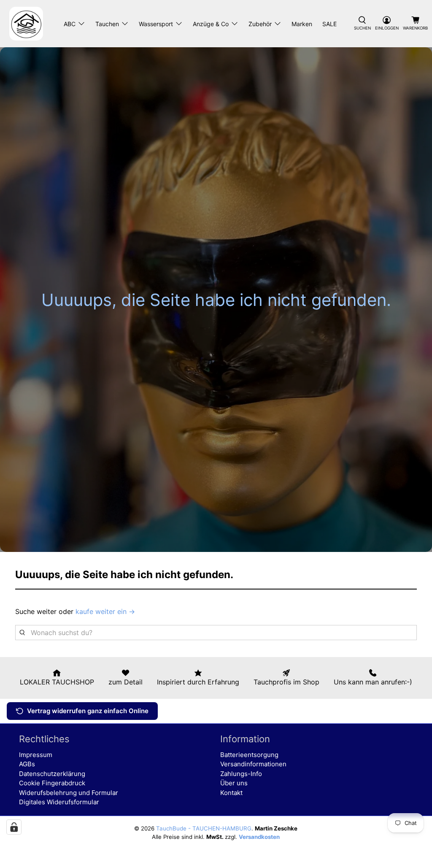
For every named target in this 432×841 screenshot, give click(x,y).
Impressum (35, 755)
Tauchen (107, 23)
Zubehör (260, 23)
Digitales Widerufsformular (59, 802)
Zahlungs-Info (241, 774)
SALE (329, 23)
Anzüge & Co (211, 23)
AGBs (27, 764)
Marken (302, 23)
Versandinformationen (253, 764)
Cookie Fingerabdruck (52, 783)
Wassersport (156, 23)
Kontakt (231, 793)
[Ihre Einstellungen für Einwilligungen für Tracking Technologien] (14, 827)
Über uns (234, 783)
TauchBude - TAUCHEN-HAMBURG (203, 828)
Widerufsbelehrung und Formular (68, 793)
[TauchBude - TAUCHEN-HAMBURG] (26, 24)
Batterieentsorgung (249, 755)
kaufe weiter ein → (105, 611)
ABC (70, 23)
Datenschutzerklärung (52, 774)
